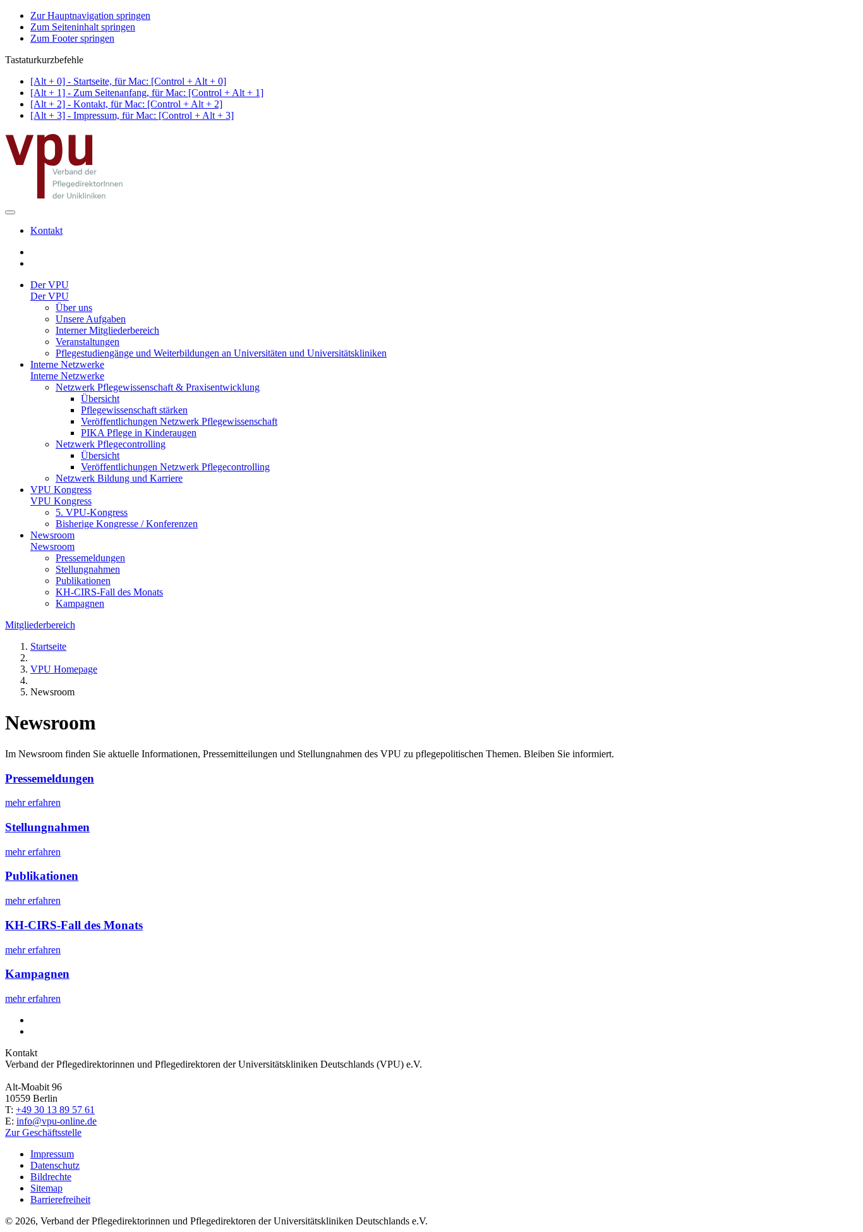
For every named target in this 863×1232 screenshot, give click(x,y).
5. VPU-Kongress (92, 512)
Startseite (48, 646)
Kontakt (46, 230)
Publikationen (83, 580)
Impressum (52, 1154)
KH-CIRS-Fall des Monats (109, 592)
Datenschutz (55, 1165)
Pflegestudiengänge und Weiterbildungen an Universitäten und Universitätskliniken (221, 353)
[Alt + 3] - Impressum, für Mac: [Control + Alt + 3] (132, 115)
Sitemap (46, 1188)
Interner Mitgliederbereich (107, 330)
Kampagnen (80, 603)
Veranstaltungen (87, 341)
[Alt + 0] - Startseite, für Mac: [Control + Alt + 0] (128, 81)
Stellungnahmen (88, 569)
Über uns (74, 307)
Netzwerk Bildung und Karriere (119, 478)
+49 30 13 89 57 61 (55, 1109)
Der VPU (49, 284)
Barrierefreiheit (60, 1199)
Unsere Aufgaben (91, 319)
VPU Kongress (61, 489)
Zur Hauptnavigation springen (90, 15)
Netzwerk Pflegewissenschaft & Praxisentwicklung (158, 387)
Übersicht (100, 398)
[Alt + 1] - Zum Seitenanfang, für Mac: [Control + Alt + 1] (146, 92)
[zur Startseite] (65, 197)
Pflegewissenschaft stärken (134, 410)
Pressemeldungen (90, 557)
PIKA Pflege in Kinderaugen (138, 432)
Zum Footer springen (72, 38)
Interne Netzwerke (67, 364)
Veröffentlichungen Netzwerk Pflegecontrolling (175, 466)
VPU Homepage (63, 669)
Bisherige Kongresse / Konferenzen (127, 523)
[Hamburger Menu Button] (10, 212)
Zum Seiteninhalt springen (82, 26)
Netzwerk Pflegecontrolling (111, 444)
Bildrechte (50, 1176)
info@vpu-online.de (56, 1121)
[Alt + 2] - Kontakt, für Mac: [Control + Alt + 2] (126, 104)
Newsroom (52, 535)
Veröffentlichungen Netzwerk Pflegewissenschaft (179, 421)
